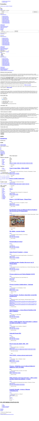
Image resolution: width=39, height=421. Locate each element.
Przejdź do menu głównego (6, 1)
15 (7, 176)
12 (3, 176)
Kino (3, 168)
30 (8, 178)
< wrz (1, 172)
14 (6, 176)
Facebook (1, 28)
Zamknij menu (2, 24)
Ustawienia (2, 133)
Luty (3, 190)
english (1, 9)
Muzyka (3, 159)
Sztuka (3, 162)
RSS (13, 70)
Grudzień (3, 198)
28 (6, 178)
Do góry (1, 410)
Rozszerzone (5, 98)
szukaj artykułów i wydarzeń (5, 31)
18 (2, 177)
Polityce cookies (9, 87)
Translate (7, 51)
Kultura (5, 144)
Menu (1, 52)
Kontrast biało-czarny (5, 17)
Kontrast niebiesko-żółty (6, 65)
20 (10, 397)
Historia (3, 164)
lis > (8, 172)
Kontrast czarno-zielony (5, 20)
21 (6, 177)
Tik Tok (7, 70)
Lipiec (3, 194)
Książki (3, 161)
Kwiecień (3, 191)
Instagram (1, 29)
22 (7, 177)
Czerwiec (3, 193)
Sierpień (3, 195)
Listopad (3, 197)
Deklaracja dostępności (5, 406)
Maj (2, 192)
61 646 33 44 (2, 33)
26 (3, 178)
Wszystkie (5, 97)
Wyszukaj (16, 31)
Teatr (3, 160)
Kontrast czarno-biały (5, 59)
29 (7, 178)
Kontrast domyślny (5, 16)
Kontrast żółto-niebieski (5, 22)
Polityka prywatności (5, 407)
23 (8, 177)
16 (8, 176)
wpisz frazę (3, 12)
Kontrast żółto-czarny (5, 18)
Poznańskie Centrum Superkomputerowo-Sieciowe (7, 414)
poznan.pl (1, 144)
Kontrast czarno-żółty (5, 19)
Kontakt (3, 405)
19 (3, 177)
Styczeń (3, 189)
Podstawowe (5, 99)
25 (2, 178)
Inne (3, 163)
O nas (3, 404)
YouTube (4, 70)
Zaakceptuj (2, 134)
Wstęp (3, 188)
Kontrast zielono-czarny (5, 21)
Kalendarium (3, 138)
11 (2, 176)
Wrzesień (3, 196)
